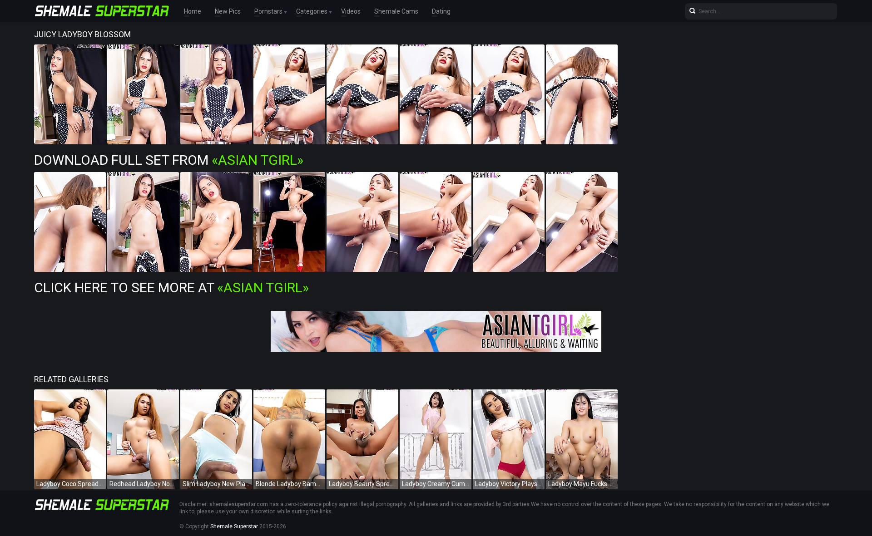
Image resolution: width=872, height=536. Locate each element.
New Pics (228, 11)
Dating (441, 11)
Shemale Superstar (234, 526)
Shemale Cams (396, 11)
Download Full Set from (168, 160)
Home (192, 11)
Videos (351, 11)
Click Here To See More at (171, 287)
